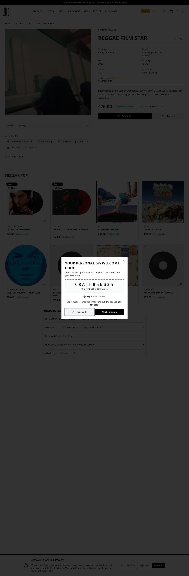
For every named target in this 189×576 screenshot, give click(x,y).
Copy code (82, 312)
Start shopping (109, 312)
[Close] (124, 261)
